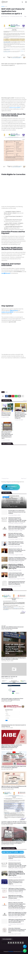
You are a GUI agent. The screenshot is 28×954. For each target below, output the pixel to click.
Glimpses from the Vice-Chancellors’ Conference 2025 (6, 414)
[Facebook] (6, 396)
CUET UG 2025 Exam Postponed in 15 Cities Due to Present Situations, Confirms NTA (13, 658)
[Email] (19, 396)
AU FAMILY (11, 487)
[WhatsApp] (16, 396)
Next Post (23, 478)
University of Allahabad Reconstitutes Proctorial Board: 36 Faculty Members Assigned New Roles (17, 930)
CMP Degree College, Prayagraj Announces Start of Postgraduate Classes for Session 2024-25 (17, 890)
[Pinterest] (12, 396)
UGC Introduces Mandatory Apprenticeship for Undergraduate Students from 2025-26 (13, 842)
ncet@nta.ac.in (5, 273)
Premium (11, 951)
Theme (22, 951)
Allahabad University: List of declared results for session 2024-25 (13, 725)
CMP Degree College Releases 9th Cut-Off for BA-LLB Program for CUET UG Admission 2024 (16, 921)
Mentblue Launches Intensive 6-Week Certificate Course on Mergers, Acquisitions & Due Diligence (16, 882)
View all (25, 400)
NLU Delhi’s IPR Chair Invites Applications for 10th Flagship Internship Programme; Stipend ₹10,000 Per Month (16, 535)
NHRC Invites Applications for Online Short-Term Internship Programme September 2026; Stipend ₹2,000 (17, 528)
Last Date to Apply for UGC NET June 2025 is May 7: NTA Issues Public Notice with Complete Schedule (13, 822)
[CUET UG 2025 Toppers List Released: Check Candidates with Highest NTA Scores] (14, 697)
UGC (6, 6)
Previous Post (5, 478)
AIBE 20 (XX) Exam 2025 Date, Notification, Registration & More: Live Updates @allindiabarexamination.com (11, 746)
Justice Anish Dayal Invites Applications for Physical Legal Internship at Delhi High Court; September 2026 (16, 575)
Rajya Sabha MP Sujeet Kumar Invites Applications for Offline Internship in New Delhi (16, 543)
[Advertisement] (14, 82)
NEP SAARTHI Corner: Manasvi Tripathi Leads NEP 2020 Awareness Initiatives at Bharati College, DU (20, 415)
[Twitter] (9, 396)
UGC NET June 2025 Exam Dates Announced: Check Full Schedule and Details (12, 627)
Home (2, 6)
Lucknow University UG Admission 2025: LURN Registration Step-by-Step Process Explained (16, 583)
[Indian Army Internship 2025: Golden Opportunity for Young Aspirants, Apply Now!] (14, 765)
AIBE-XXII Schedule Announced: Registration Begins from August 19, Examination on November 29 (13, 501)
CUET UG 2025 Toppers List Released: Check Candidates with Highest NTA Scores (12, 699)
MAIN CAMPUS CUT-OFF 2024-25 (9, 676)
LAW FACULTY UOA (12, 852)
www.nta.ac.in (14, 310)
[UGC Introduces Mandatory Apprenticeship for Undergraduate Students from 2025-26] (14, 840)
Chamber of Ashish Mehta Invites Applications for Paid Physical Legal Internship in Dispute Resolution (17, 559)
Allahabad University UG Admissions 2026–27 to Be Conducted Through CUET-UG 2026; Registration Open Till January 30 (17, 519)
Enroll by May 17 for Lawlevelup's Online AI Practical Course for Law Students (16, 512)
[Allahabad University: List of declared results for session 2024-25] (14, 723)
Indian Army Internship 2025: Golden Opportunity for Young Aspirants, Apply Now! (13, 767)
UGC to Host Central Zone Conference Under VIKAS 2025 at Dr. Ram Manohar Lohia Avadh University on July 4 (7, 435)
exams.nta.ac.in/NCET (15, 107)
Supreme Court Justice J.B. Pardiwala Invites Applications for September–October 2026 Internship (16, 551)
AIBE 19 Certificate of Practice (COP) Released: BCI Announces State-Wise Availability (13, 787)
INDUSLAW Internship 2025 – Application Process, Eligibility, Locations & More (15, 897)
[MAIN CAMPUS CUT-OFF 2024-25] (14, 675)
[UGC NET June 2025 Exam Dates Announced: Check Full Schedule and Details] (14, 624)
